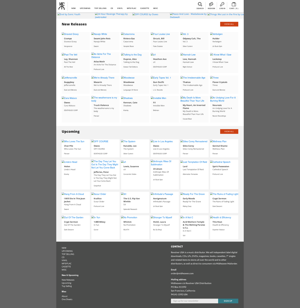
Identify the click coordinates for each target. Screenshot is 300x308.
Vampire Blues (128, 46)
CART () (233, 8)
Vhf (184, 235)
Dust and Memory (70, 90)
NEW (73, 8)
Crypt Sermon (219, 198)
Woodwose (128, 82)
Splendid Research (130, 209)
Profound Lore (99, 69)
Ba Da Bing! (157, 230)
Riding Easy (187, 206)
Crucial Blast (187, 119)
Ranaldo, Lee (130, 145)
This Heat (217, 221)
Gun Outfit (158, 82)
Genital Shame (220, 145)
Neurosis (217, 105)
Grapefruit (97, 186)
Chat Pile (68, 145)
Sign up (228, 301)
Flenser (96, 116)
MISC (155, 8)
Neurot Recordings (219, 116)
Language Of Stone (130, 90)
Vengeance (68, 46)
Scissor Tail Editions (130, 67)
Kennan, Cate (130, 102)
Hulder (216, 38)
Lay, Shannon (71, 59)
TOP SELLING (100, 8)
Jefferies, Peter (101, 172)
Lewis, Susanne (131, 166)
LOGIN (222, 8)
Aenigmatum (160, 198)
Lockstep (217, 59)
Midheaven (62, 6)
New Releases (68, 279)
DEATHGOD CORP (160, 67)
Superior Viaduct (218, 230)
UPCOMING (85, 8)
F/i (154, 102)
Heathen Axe (160, 59)
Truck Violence (101, 105)
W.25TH (126, 230)
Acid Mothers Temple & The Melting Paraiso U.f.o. (194, 224)
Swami (96, 46)
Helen (67, 166)
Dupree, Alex (130, 59)
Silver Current (187, 46)
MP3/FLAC (131, 8)
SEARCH (200, 8)
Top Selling (67, 286)
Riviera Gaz (129, 38)
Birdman (156, 110)
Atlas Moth (99, 61)
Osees (67, 102)
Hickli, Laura (159, 221)
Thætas (186, 82)
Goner (96, 230)
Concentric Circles (129, 174)
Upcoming (66, 283)
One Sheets (67, 299)
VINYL (120, 8)
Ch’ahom (157, 168)
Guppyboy (69, 82)
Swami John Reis (102, 38)
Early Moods (189, 198)
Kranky (125, 110)
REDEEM (211, 8)
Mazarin (98, 82)
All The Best (68, 67)
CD (112, 8)
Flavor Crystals (219, 82)
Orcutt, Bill (158, 38)
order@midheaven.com (182, 273)
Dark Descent (217, 206)
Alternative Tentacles (190, 174)
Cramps (68, 38)
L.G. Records (158, 90)
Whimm (127, 221)
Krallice (98, 198)
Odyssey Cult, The (192, 38)
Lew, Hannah (189, 59)
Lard (185, 166)
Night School (187, 67)
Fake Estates (158, 46)
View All (229, 24)
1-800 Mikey (99, 221)
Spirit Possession (220, 166)
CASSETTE (144, 8)
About (65, 296)
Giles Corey (188, 145)
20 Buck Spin (217, 46)
